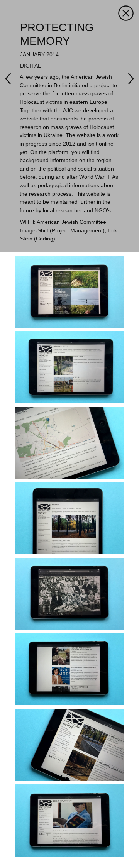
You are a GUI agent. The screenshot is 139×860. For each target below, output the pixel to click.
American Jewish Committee (71, 222)
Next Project (11, 79)
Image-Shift (34, 230)
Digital (30, 66)
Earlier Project (128, 79)
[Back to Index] (126, 13)
